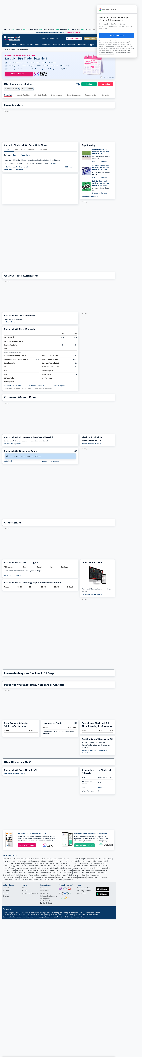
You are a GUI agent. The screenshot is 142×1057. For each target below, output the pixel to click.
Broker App (81, 893)
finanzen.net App (83, 888)
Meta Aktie (23, 875)
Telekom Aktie (55, 870)
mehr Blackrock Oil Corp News (15, 167)
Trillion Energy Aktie (99, 861)
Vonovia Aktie (95, 875)
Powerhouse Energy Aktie (21, 861)
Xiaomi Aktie (66, 875)
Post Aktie (6, 861)
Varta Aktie (76, 875)
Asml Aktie (17, 880)
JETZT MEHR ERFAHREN (84, 845)
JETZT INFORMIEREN (26, 845)
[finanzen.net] (12, 37)
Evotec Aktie (7, 880)
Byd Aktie (76, 866)
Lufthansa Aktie (57, 866)
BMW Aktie (101, 873)
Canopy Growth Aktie (11, 877)
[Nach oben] (110, 1054)
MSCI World (31, 29)
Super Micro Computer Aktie (96, 870)
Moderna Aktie (78, 870)
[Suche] (63, 38)
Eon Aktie (85, 875)
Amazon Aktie (8, 863)
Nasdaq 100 (67, 859)
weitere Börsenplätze (12, 444)
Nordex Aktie (72, 877)
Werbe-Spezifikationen (30, 893)
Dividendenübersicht (12, 386)
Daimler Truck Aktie (80, 868)
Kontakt (6, 888)
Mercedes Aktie (104, 868)
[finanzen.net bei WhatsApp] (63, 897)
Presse (5, 893)
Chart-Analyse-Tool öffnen (92, 594)
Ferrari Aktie (20, 870)
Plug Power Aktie (22, 868)
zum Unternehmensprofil (14, 773)
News (14, 45)
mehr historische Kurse (91, 444)
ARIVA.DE (57, 917)
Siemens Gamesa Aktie (92, 859)
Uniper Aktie (48, 880)
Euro (87, 29)
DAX (5, 29)
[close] (132, 9)
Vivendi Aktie (67, 870)
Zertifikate (45, 45)
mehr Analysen (10, 322)
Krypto (91, 45)
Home (6, 49)
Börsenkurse (7, 859)
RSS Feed (69, 167)
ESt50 (17, 29)
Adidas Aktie (60, 877)
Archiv (53, 163)
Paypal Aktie (43, 870)
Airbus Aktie (90, 873)
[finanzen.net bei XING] (69, 893)
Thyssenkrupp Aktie (10, 875)
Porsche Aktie (34, 875)
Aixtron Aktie (28, 880)
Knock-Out (86, 753)
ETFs (37, 45)
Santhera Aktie (84, 861)
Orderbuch (8, 461)
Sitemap (6, 896)
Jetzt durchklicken (99, 161)
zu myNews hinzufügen (13, 169)
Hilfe (23, 888)
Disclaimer (44, 893)
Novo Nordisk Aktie (19, 873)
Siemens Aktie (45, 866)
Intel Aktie (82, 877)
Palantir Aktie (57, 873)
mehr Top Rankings (89, 197)
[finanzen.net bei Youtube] (69, 889)
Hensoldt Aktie (32, 870)
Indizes (22, 45)
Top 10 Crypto (47, 29)
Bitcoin (74, 29)
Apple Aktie (58, 868)
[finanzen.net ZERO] (40, 74)
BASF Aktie (72, 863)
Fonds (30, 45)
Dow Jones (58, 859)
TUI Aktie (24, 866)
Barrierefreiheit (46, 903)
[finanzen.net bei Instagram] (61, 889)
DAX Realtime (34, 859)
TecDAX (49, 859)
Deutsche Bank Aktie (89, 866)
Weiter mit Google (116, 35)
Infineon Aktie (33, 873)
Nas (61, 29)
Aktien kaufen (69, 880)
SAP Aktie (67, 868)
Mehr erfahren (17, 74)
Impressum (44, 888)
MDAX (43, 859)
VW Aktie (68, 866)
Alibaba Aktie (92, 877)
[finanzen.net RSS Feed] (67, 897)
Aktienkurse (18, 859)
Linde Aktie (103, 877)
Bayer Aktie (54, 863)
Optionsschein (103, 750)
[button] (74, 38)
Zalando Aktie (25, 877)
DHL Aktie (63, 863)
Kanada (101, 787)
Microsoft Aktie (8, 868)
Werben (25, 891)
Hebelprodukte (59, 45)
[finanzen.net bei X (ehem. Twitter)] (61, 893)
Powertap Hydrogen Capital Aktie (44, 861)
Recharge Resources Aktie (68, 861)
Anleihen (71, 45)
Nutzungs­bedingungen (48, 896)
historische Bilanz (36, 386)
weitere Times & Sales (50, 461)
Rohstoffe (82, 45)
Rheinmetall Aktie (31, 863)
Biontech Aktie (35, 868)
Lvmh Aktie (38, 880)
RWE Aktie (7, 873)
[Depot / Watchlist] (78, 84)
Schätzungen (59, 386)
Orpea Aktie (107, 859)
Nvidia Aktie (19, 863)
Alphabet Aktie (78, 873)
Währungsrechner (84, 891)
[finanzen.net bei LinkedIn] (65, 893)
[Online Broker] (12, 39)
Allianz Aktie (33, 866)
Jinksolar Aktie (47, 868)
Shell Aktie (59, 880)
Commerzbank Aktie (97, 863)
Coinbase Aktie (45, 873)
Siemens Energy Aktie (11, 866)
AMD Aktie (68, 873)
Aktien (6, 45)
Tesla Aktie (44, 863)
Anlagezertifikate (88, 750)
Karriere (6, 891)
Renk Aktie (93, 868)
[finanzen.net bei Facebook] (65, 889)
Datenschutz (44, 891)
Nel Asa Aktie (103, 866)
